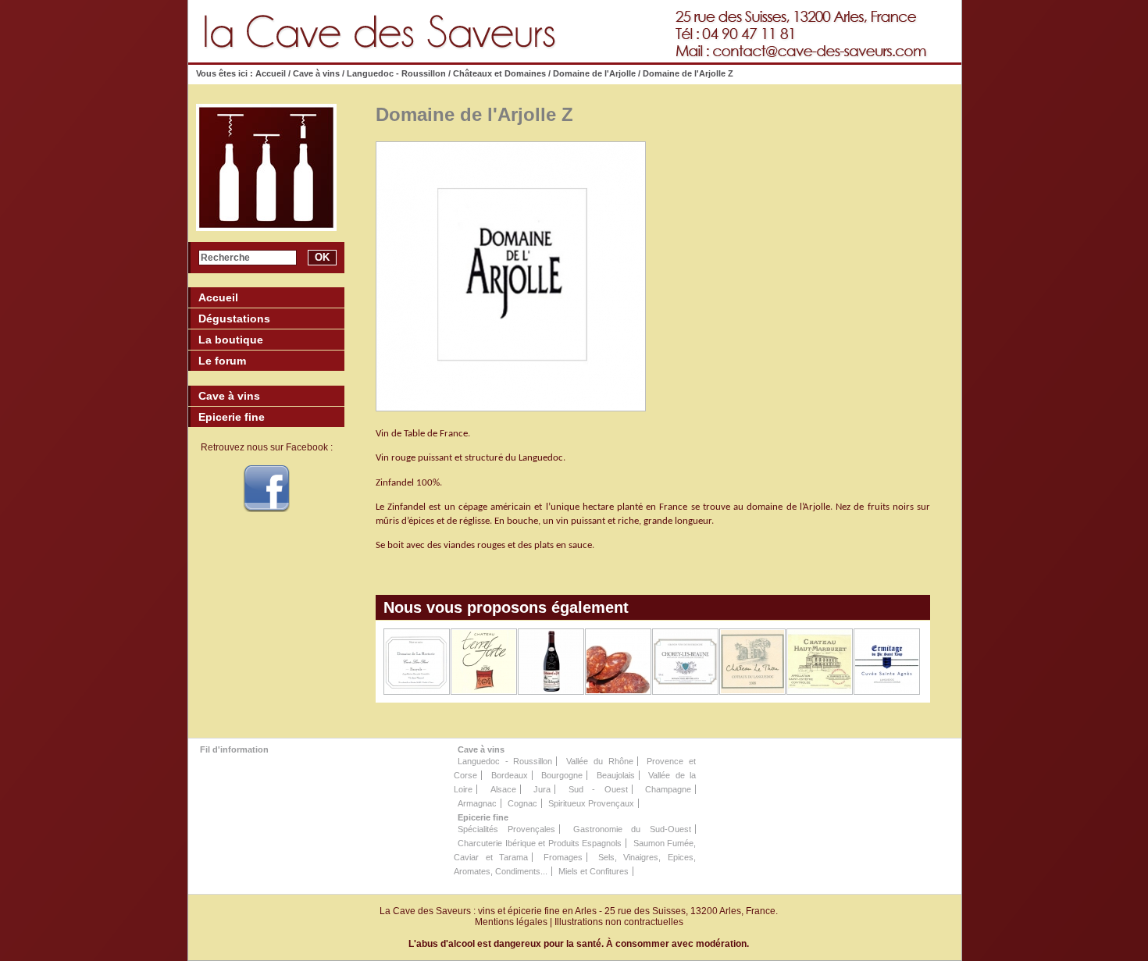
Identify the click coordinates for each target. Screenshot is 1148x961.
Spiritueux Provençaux (591, 803)
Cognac (522, 803)
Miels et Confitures (593, 871)
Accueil (270, 73)
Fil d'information (234, 749)
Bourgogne (562, 775)
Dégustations (234, 318)
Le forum (222, 360)
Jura (542, 789)
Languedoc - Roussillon (396, 73)
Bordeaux (509, 775)
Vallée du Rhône (599, 761)
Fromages (563, 857)
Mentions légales (511, 922)
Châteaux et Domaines (499, 73)
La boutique (230, 339)
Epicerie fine (483, 817)
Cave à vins (316, 73)
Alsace (503, 789)
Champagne (668, 789)
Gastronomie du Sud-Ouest (632, 829)
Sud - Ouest (598, 789)
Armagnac (477, 803)
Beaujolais (616, 775)
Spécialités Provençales (506, 829)
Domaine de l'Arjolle (594, 73)
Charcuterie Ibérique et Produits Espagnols (540, 843)
